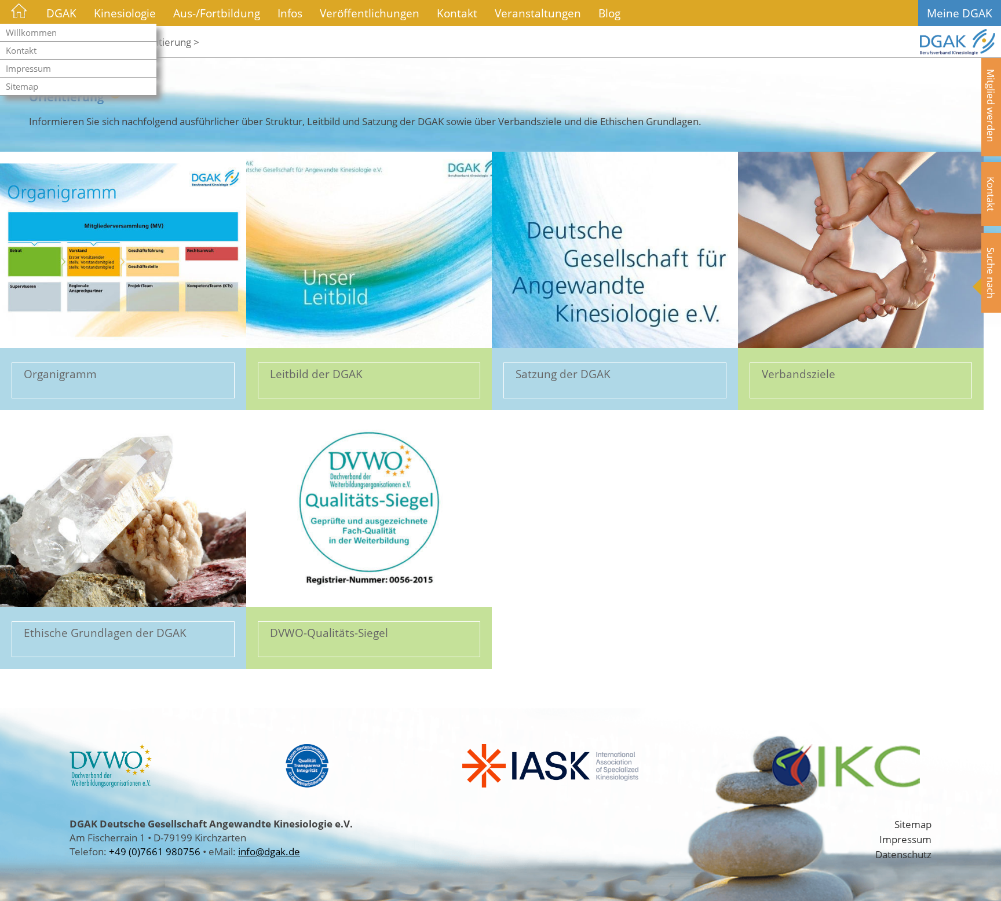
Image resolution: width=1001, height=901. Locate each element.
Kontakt (21, 50)
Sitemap (22, 86)
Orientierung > (166, 42)
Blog (609, 13)
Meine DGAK (959, 13)
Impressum (28, 68)
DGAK (61, 13)
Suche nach (991, 272)
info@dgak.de (269, 851)
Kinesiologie (125, 13)
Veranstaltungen (538, 13)
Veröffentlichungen (369, 13)
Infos (289, 13)
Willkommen (31, 32)
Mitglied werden (991, 105)
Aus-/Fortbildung (216, 13)
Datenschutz (903, 854)
